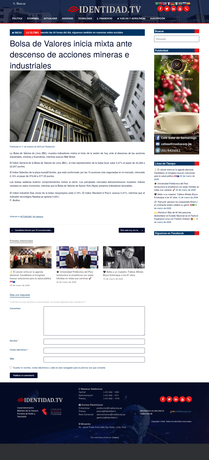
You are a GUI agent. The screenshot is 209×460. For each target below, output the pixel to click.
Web (12, 358)
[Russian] (184, 3)
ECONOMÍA (33, 18)
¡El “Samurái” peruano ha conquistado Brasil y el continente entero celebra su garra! (176, 203)
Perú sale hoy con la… (132, 230)
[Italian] (176, 3)
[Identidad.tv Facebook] (160, 9)
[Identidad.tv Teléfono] (186, 9)
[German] (173, 3)
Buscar (21, 3)
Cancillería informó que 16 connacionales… (32, 230)
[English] (165, 3)
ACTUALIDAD (50, 18)
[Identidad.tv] (104, 9)
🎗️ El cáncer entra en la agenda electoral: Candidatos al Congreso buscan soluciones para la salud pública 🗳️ (174, 172)
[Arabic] (157, 3)
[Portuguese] (180, 3)
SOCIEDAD (67, 18)
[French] (169, 3)
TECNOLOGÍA (85, 18)
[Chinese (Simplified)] (161, 3)
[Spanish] (188, 3)
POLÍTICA (17, 18)
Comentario (15, 308)
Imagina (115, 437)
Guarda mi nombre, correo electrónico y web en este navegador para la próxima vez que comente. (59, 367)
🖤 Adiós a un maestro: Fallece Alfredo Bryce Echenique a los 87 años (176, 196)
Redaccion (50, 146)
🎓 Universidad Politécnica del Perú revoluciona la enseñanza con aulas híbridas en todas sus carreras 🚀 (176, 186)
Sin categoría (38, 216)
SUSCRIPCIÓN (157, 18)
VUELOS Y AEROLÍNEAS (132, 18)
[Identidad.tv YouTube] (180, 9)
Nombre (14, 340)
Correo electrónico (19, 349)
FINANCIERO (105, 18)
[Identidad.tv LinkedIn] (173, 9)
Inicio (18, 32)
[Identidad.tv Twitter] (167, 9)
